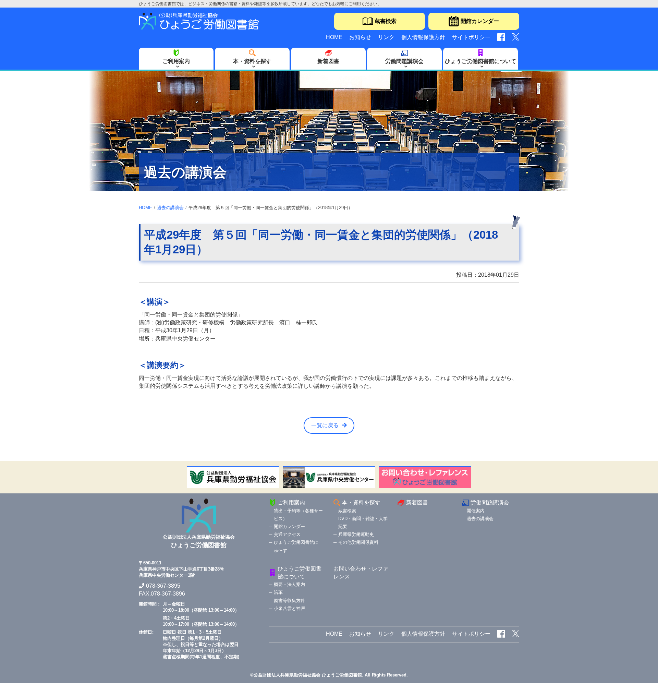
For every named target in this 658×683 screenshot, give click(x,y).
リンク (386, 37)
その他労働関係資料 (358, 542)
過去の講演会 (170, 207)
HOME (334, 37)
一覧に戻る (325, 425)
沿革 (278, 592)
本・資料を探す (252, 61)
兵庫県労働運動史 (356, 534)
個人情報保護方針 (423, 37)
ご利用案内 (176, 61)
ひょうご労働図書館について (480, 61)
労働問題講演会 (404, 61)
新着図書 (328, 61)
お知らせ (360, 37)
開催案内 (476, 510)
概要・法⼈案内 (289, 584)
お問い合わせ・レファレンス (360, 572)
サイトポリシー (471, 37)
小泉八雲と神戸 (289, 608)
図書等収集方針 (289, 600)
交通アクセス (287, 534)
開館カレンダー (480, 21)
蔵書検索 (386, 21)
